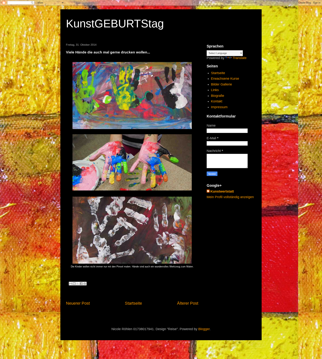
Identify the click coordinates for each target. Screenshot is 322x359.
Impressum (219, 107)
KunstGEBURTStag (115, 23)
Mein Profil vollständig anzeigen (230, 197)
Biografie (217, 96)
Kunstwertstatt (222, 191)
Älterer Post (187, 303)
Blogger (204, 329)
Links (215, 90)
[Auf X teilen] (78, 283)
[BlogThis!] (74, 283)
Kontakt (216, 101)
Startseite (133, 303)
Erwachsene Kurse (225, 78)
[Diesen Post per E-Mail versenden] (70, 283)
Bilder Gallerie (221, 84)
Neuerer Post (78, 303)
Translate (240, 58)
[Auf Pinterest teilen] (85, 283)
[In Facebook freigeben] (81, 283)
